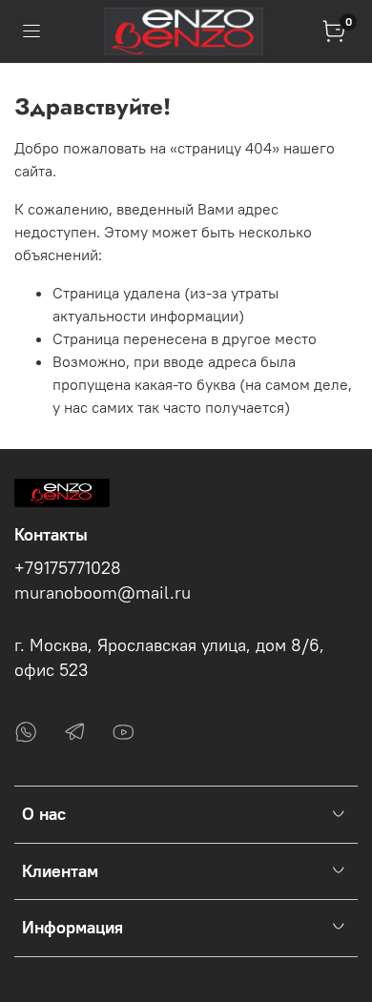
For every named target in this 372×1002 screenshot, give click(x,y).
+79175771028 (67, 568)
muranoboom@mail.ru (102, 593)
